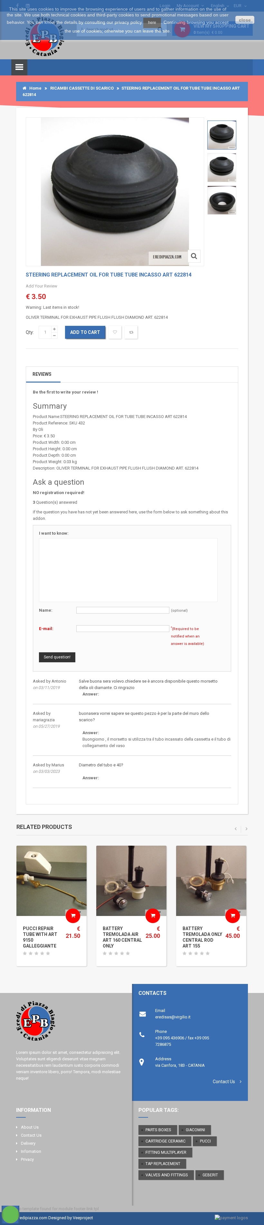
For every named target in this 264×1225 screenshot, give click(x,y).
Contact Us (224, 1081)
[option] (221, 135)
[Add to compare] (131, 332)
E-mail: (46, 628)
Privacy (27, 1159)
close (245, 20)
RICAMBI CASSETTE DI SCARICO (82, 88)
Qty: (30, 332)
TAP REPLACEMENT (163, 1164)
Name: (45, 610)
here (152, 22)
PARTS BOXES (158, 1129)
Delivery (28, 1143)
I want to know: (54, 533)
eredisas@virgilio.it (173, 1017)
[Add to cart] (73, 916)
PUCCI (205, 1141)
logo (68, 1023)
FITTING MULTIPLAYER (166, 1152)
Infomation (31, 1151)
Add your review (41, 286)
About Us (30, 1127)
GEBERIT (210, 1175)
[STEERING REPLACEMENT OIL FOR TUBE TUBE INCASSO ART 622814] (221, 135)
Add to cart (85, 332)
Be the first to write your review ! (65, 392)
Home (34, 88)
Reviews (42, 374)
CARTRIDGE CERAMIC (165, 1141)
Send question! (57, 657)
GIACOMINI (195, 1130)
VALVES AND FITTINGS (167, 1174)
